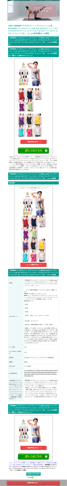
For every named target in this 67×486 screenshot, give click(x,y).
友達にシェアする (33, 474)
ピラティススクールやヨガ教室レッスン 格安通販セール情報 (24, 462)
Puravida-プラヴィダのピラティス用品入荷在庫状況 (29, 464)
